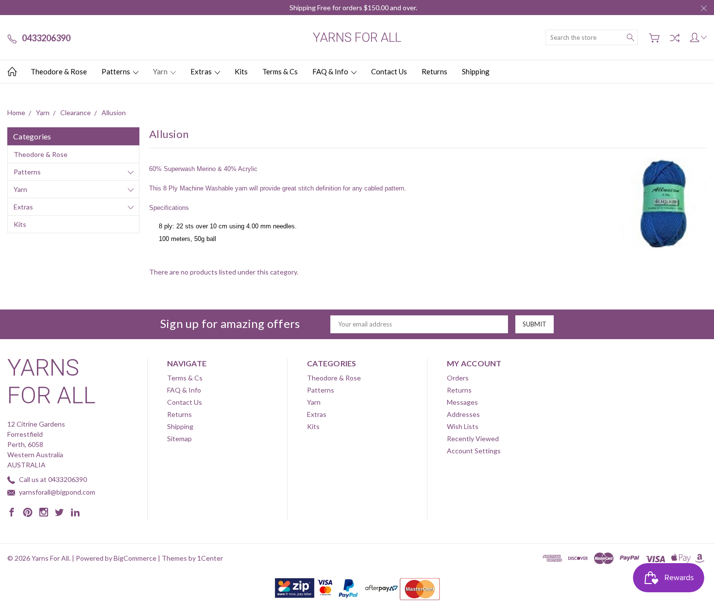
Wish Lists (462, 426)
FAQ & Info (331, 71)
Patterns (117, 71)
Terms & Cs (280, 71)
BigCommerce (135, 558)
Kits (241, 71)
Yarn (161, 71)
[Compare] (674, 38)
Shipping (476, 71)
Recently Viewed (473, 438)
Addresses (463, 414)
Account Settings (474, 451)
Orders (458, 378)
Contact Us (389, 71)
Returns (434, 71)
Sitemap (179, 438)
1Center (210, 558)
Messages (462, 402)
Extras (201, 71)
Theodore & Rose (59, 71)
